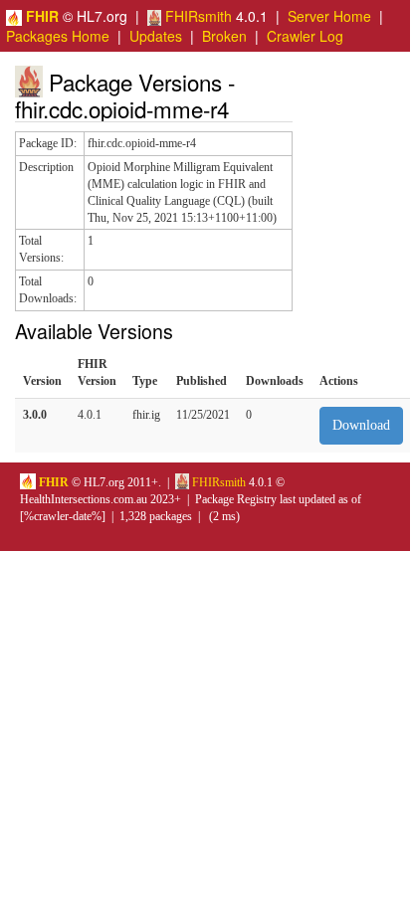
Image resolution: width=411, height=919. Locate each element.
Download (361, 425)
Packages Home (57, 36)
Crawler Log (305, 36)
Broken (224, 36)
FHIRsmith (196, 16)
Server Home (329, 16)
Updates (155, 36)
